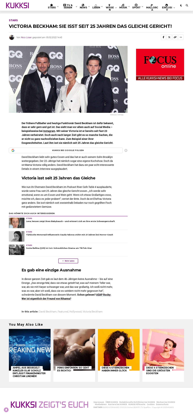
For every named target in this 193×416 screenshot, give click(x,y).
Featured (63, 312)
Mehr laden (69, 261)
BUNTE (137, 407)
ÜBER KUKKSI (112, 402)
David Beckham (48, 312)
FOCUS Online (127, 407)
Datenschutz (162, 404)
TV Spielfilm (146, 407)
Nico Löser (26, 37)
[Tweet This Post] (169, 37)
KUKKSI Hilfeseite (136, 404)
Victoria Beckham (92, 312)
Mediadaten (101, 404)
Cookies (151, 404)
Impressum (99, 402)
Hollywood (75, 312)
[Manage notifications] (6, 410)
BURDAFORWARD (111, 407)
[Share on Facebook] (163, 37)
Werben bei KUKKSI (165, 402)
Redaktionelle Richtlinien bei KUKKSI (137, 402)
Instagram (49, 130)
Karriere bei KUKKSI (117, 404)
